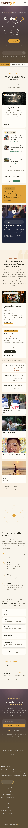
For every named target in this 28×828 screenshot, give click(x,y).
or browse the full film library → (10, 240)
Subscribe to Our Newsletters (8, 792)
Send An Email (6, 816)
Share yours (15, 488)
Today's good (14, 41)
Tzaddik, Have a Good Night (12, 307)
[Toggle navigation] (25, 3)
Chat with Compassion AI (7, 797)
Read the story (8, 124)
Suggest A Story (7, 808)
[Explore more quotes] (14, 194)
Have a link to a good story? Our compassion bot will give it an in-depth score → (13, 176)
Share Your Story (7, 810)
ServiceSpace (20, 824)
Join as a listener (10, 351)
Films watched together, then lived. (12, 226)
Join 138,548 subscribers (14, 725)
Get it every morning (14, 46)
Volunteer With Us (7, 813)
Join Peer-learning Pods (7, 794)
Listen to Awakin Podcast (7, 800)
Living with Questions (13, 108)
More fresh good (11, 181)
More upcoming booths (9, 355)
